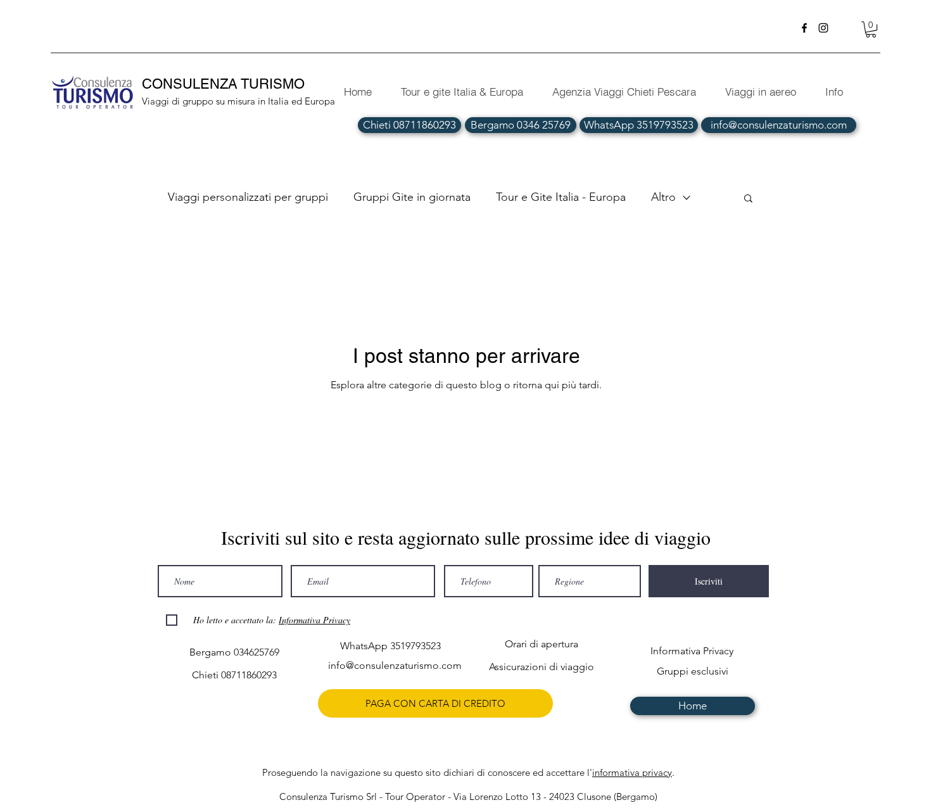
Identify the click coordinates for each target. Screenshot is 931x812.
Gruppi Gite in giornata (412, 197)
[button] (870, 29)
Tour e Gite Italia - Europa (561, 197)
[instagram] (823, 28)
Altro (663, 197)
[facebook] (804, 28)
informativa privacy (632, 772)
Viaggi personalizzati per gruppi (248, 197)
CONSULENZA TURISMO (225, 84)
